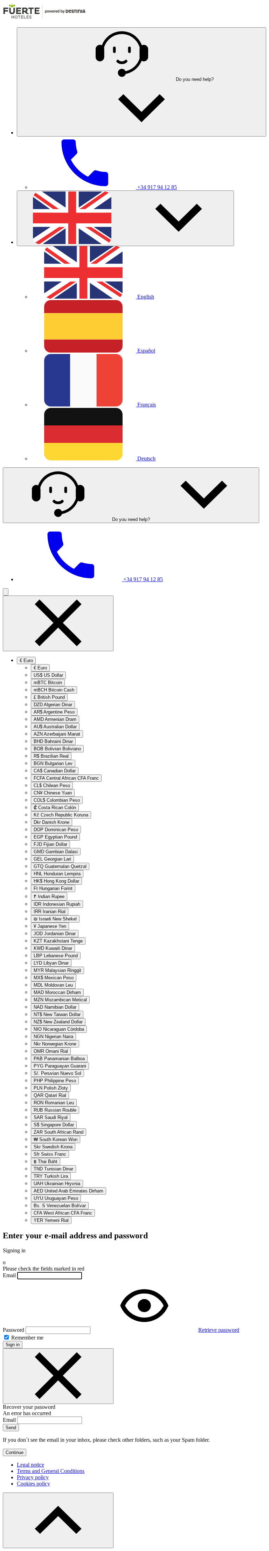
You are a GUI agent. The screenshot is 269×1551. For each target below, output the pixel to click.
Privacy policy (33, 1477)
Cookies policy (33, 1484)
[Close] (58, 1376)
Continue (14, 1452)
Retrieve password (218, 1330)
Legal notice (30, 1465)
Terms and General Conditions (50, 1471)
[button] (141, 82)
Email (9, 1275)
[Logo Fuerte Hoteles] (44, 18)
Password (13, 1330)
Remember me (26, 1338)
